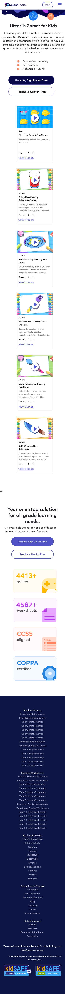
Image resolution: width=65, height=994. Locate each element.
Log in (47, 5)
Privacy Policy (29, 946)
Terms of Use (11, 946)
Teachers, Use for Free (31, 91)
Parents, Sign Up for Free (31, 80)
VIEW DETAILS (26, 158)
